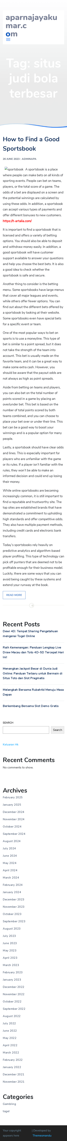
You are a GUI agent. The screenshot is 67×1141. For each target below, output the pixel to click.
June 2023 (10, 943)
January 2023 (12, 980)
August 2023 (12, 929)
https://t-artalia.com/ (17, 221)
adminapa (29, 159)
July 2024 (9, 848)
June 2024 (10, 856)
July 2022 (9, 1023)
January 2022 (12, 1067)
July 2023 (9, 936)
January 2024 (12, 892)
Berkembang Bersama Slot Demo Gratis (31, 706)
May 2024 (9, 863)
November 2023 (14, 907)
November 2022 (14, 994)
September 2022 (14, 1009)
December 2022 (13, 987)
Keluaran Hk (10, 744)
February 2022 (13, 1060)
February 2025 (13, 797)
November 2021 (14, 1082)
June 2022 (10, 1031)
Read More (14, 595)
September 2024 (14, 834)
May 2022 (9, 1038)
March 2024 (11, 877)
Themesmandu (42, 1135)
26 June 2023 (11, 159)
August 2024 (12, 841)
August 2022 (12, 1016)
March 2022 (11, 1052)
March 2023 (11, 965)
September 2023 (14, 921)
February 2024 (13, 885)
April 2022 (10, 1045)
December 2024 (13, 812)
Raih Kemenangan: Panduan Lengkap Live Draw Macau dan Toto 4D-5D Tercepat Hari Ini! (33, 652)
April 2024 (10, 870)
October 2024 (12, 826)
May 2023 (9, 950)
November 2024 (14, 819)
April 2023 (10, 958)
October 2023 (12, 914)
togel (6, 1111)
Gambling (9, 1104)
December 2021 (13, 1074)
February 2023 (13, 972)
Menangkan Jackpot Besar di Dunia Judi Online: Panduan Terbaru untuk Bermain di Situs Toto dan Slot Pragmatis (32, 673)
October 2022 (12, 1001)
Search (8, 723)
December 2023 (13, 899)
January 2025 (12, 805)
